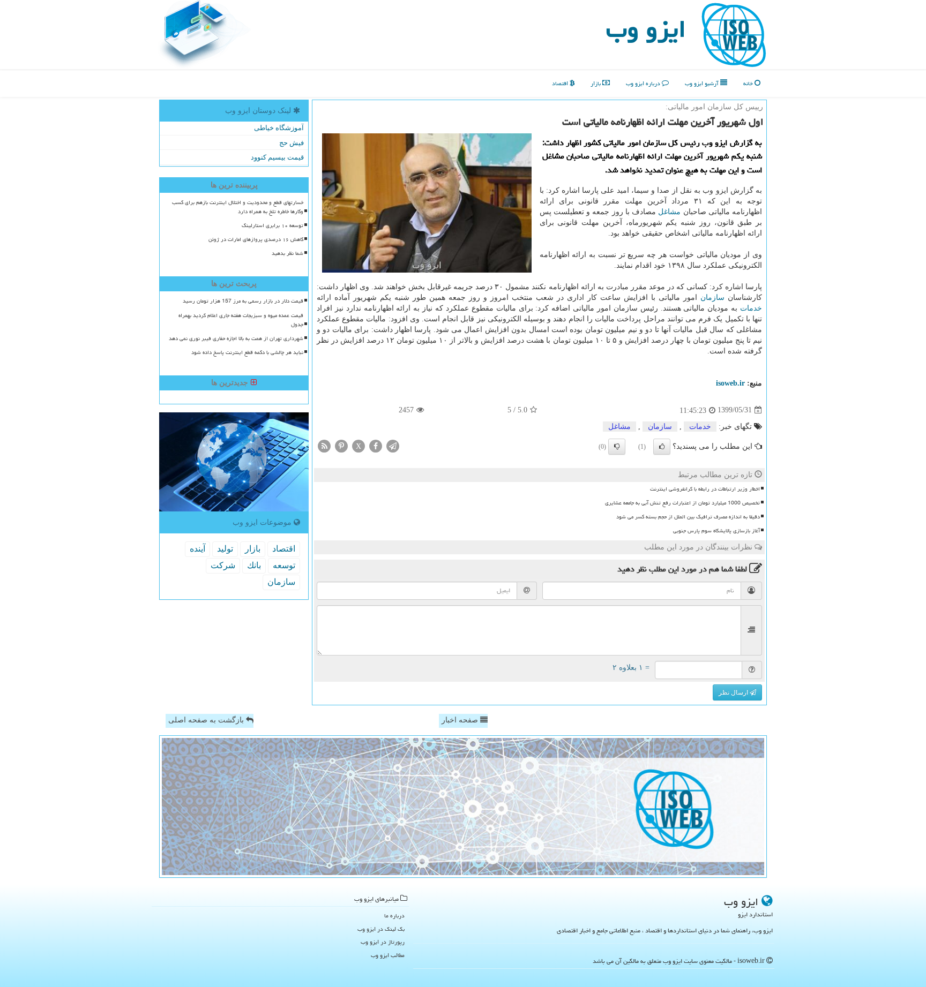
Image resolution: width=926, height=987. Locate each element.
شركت (223, 565)
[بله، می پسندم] (661, 447)
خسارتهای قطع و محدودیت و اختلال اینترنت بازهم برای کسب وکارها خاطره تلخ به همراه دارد (237, 207)
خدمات (751, 308)
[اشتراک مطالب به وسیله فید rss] (324, 445)
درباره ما (394, 915)
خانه (749, 83)
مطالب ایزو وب (388, 955)
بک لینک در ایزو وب (381, 929)
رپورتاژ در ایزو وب (383, 941)
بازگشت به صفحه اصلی (207, 720)
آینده (197, 548)
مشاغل (669, 212)
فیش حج (291, 143)
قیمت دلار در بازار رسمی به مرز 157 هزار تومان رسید (243, 301)
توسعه (284, 565)
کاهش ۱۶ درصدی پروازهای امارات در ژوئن (255, 239)
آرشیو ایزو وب (702, 83)
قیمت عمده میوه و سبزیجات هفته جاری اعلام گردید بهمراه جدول (240, 320)
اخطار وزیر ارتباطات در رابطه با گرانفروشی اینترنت (705, 489)
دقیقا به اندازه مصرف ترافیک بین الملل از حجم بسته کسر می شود (688, 516)
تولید (225, 548)
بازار (596, 83)
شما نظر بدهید (287, 253)
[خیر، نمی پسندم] (616, 447)
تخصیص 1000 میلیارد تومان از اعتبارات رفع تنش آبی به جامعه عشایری (682, 503)
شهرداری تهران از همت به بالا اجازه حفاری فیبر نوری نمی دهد (236, 338)
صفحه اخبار (461, 720)
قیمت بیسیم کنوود (277, 157)
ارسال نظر (734, 692)
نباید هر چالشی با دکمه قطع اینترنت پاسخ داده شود (247, 352)
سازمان (712, 297)
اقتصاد (561, 83)
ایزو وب (646, 29)
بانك (254, 565)
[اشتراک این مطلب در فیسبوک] (375, 445)
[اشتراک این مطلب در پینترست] (341, 445)
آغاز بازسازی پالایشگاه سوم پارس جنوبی (716, 530)
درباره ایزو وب (644, 83)
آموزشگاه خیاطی (279, 128)
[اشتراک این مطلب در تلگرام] (392, 445)
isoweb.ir (730, 383)
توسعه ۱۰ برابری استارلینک (272, 225)
